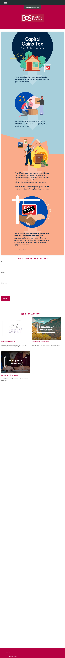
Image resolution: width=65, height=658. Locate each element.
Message (4, 283)
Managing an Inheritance (9, 375)
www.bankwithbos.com (32, 7)
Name (3, 262)
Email (2, 272)
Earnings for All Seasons (40, 342)
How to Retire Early (8, 342)
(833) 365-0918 (13, 656)
